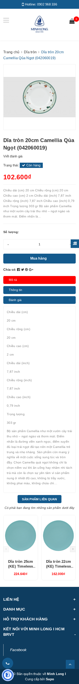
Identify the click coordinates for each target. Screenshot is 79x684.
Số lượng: (11, 232)
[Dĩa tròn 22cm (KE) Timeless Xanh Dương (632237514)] (58, 535)
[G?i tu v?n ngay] (8, 675)
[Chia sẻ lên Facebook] (19, 269)
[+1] (31, 269)
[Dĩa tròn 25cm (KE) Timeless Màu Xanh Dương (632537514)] (21, 535)
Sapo (50, 679)
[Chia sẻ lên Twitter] (23, 269)
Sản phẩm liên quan (39, 499)
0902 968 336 (47, 4)
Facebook (18, 650)
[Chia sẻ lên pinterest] (27, 269)
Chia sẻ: (9, 269)
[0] (72, 22)
